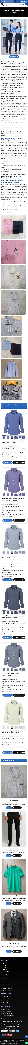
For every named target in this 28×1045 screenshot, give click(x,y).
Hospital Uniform (7, 980)
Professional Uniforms (8, 986)
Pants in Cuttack (14, 848)
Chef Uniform (6, 1009)
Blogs (4, 965)
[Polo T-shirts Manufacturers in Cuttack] (14, 877)
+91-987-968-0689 (19, 4)
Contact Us (5, 967)
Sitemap (5, 969)
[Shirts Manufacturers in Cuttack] (14, 781)
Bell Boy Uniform (7, 1011)
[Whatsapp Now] (26, 1043)
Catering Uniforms (7, 1013)
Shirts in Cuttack (14, 800)
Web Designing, (17, 1042)
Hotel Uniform (5, 1006)
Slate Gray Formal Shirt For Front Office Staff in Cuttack (12, 674)
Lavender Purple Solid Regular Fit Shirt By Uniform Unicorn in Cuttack (13, 499)
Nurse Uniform (6, 998)
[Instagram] (11, 1035)
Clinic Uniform (6, 1003)
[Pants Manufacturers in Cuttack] (14, 829)
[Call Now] (26, 1040)
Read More (9, 807)
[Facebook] (3, 1035)
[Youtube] (8, 1035)
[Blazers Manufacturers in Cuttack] (14, 924)
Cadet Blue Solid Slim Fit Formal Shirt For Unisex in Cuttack (13, 557)
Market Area (6, 971)
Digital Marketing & (4, 1043)
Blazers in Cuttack (14, 943)
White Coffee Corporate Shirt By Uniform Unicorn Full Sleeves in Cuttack (13, 731)
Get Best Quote (17, 807)
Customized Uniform (8, 988)
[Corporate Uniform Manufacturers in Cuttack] (14, 37)
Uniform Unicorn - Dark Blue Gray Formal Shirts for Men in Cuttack (12, 441)
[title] (15, 1)
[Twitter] (5, 1035)
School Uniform (6, 990)
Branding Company (13, 1043)
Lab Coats (5, 1000)
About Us (5, 963)
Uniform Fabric (6, 984)
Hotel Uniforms (6, 982)
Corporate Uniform (7, 978)
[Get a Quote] (26, 1036)
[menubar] (26, 4)
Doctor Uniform (6, 996)
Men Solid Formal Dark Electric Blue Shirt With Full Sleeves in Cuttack (13, 616)
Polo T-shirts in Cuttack (14, 896)
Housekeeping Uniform (8, 1015)
